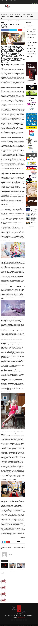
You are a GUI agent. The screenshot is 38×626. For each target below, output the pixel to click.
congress (28, 29)
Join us (24, 625)
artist (29, 25)
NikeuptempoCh (3, 587)
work (31, 57)
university (31, 56)
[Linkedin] (26, 3)
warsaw (28, 57)
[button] (36, 13)
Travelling (3, 16)
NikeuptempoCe (3, 583)
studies (28, 53)
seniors (28, 51)
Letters (27, 625)
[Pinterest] (27, 3)
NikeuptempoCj (3, 589)
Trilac (35, 54)
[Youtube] (31, 3)
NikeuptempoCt (3, 601)
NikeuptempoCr (3, 599)
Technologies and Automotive (19, 12)
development (32, 31)
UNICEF (28, 56)
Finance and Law (4, 14)
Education (27, 12)
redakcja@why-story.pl (21, 617)
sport (34, 51)
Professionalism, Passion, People (19, 547)
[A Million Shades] (4, 565)
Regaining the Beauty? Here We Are (6, 548)
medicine (28, 48)
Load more (31, 227)
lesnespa (33, 43)
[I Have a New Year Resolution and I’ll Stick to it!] (28, 209)
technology (28, 54)
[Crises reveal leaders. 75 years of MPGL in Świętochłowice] (21, 565)
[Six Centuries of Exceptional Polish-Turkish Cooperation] (12, 565)
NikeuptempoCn (3, 594)
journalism (29, 37)
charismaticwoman (30, 28)
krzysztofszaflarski (29, 40)
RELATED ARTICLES (4, 561)
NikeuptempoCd (3, 582)
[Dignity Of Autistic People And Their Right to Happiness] (28, 223)
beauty (32, 25)
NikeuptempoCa (3, 579)
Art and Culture (17, 14)
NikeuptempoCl (3, 592)
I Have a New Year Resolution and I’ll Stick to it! (34, 209)
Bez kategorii (5, 20)
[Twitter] (29, 3)
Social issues (11, 14)
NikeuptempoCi (3, 588)
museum (31, 48)
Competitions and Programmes (27, 14)
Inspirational (9, 12)
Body (21, 16)
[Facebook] (21, 3)
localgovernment (30, 45)
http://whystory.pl (10, 554)
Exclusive (31, 16)
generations (34, 34)
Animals (11, 16)
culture (28, 31)
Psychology (17, 16)
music (35, 48)
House (8, 16)
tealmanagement (33, 53)
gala (30, 34)
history (28, 35)
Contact (34, 625)
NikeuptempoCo (3, 595)
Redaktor (3, 27)
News (5, 12)
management (29, 46)
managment (34, 46)
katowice (32, 37)
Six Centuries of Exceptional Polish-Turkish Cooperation (12, 570)
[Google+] (23, 3)
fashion (28, 34)
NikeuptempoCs (3, 600)
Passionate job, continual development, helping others (34, 218)
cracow (34, 29)
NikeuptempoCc (3, 581)
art (27, 25)
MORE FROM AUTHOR (12, 561)
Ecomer (28, 32)
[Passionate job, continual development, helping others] (28, 218)
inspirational (31, 35)
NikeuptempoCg (3, 586)
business (29, 26)
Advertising (30, 625)
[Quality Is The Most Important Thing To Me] (28, 214)
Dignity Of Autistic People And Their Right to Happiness (34, 223)
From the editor (20, 625)
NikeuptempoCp (3, 596)
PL (1, 18)
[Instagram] (24, 3)
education (31, 32)
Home (2, 12)
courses (31, 29)
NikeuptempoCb (3, 580)
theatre (32, 54)
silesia (31, 51)
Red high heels (26, 16)
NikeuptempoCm (3, 593)
